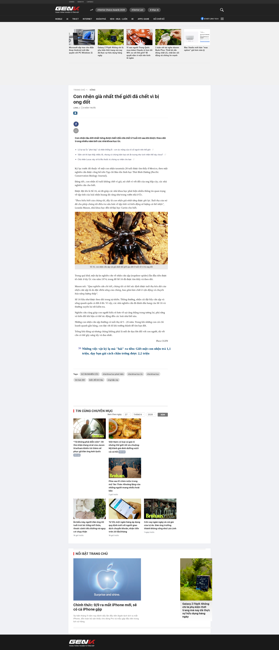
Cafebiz (90, 2)
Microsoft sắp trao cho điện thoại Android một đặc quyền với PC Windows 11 (81, 50)
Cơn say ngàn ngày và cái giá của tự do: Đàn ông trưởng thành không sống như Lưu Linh (160, 525)
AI (67, 19)
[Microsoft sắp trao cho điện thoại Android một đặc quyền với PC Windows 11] (82, 37)
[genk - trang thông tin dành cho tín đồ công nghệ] (82, 643)
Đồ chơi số (158, 19)
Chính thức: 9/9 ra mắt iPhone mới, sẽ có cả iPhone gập (105, 607)
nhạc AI (155, 10)
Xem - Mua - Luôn (118, 19)
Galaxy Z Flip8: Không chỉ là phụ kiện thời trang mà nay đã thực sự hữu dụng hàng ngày (196, 610)
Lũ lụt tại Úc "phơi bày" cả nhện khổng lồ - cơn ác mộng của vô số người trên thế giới (114, 150)
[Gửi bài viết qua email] (75, 114)
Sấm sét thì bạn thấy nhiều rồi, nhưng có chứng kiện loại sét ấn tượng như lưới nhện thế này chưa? (120, 155)
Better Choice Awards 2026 (112, 10)
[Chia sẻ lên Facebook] (76, 124)
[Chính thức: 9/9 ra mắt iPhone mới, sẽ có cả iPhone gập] (107, 579)
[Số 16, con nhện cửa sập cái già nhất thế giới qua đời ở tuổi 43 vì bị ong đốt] (121, 238)
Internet (87, 19)
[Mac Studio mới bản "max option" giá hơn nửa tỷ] (197, 37)
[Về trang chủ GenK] (67, 10)
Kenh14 (81, 2)
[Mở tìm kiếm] (222, 10)
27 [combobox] (126, 414)
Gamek (71, 2)
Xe (132, 19)
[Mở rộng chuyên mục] (222, 18)
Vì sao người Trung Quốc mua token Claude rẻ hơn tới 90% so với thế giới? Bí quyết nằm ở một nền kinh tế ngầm (139, 52)
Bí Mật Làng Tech (211, 19)
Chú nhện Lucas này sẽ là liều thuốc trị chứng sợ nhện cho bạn (105, 159)
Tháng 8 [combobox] (138, 414)
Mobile (58, 19)
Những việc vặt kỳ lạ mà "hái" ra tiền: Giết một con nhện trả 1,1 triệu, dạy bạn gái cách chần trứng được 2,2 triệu (126, 351)
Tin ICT (75, 19)
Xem (163, 414)
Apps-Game (143, 19)
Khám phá (101, 19)
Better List (138, 10)
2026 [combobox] (150, 414)
